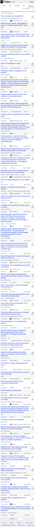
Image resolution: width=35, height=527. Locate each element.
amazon (3, 40)
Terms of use (30, 525)
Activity (4, 5)
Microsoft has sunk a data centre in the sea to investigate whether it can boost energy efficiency (15, 508)
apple (7, 174)
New (24, 5)
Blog (11, 522)
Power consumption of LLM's (11, 63)
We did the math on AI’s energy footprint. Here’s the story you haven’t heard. (15, 171)
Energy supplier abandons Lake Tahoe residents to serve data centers (14, 95)
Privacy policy (21, 525)
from (24, 8)
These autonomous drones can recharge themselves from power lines (15, 313)
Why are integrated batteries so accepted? (15, 180)
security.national (5, 165)
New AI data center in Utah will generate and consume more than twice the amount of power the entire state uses (15, 105)
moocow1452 (13, 327)
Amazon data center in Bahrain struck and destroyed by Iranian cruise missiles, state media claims (15, 36)
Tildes (7, 1)
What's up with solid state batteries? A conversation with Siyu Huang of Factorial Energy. (15, 276)
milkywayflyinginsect (15, 68)
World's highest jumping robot (11, 390)
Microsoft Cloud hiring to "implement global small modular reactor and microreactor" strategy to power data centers (13, 333)
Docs (4, 522)
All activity (30, 5)
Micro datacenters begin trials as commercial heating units (12, 382)
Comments (17, 5)
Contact (19, 522)
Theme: (12, 518)
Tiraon (11, 184)
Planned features (5, 525)
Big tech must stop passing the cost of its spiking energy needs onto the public (15, 149)
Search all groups (8, 13)
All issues (13, 525)
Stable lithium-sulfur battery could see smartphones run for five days (14, 448)
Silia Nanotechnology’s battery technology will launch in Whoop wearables (15, 428)
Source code (29, 522)
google (12, 174)
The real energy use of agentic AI (12, 16)
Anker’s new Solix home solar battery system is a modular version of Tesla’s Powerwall (14, 354)
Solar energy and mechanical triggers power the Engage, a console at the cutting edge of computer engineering (15, 438)
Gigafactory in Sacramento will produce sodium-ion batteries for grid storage (14, 46)
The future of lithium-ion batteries (12, 419)
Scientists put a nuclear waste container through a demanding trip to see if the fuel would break (15, 488)
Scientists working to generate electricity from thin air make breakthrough (15, 344)
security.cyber (4, 269)
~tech (13, 2)
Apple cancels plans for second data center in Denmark (13, 469)
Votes (10, 5)
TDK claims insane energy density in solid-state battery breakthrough (15, 295)
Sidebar (32, 2)
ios (1, 58)
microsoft (3, 174)
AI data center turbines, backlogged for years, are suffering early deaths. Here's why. (14, 25)
